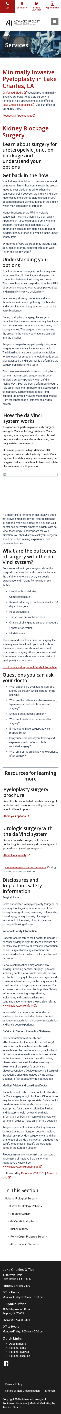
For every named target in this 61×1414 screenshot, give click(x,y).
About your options (14, 816)
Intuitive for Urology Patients (25, 1206)
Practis (7, 1407)
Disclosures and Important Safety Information (30, 667)
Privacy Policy (13, 1384)
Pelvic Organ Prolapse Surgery (28, 1236)
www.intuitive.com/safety (18, 1005)
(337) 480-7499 (20, 1285)
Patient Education (19, 1355)
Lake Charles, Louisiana (16, 104)
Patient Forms (17, 1347)
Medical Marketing (40, 1403)
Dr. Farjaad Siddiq (13, 92)
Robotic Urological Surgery (21, 1198)
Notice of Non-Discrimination (22, 1390)
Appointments (17, 1343)
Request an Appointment (17, 115)
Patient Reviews (19, 1351)
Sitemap (50, 1390)
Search (17, 1407)
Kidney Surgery (19, 1229)
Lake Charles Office (18, 1269)
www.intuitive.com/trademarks (20, 1166)
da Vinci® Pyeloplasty (23, 1221)
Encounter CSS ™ (31, 1173)
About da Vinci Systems (24, 1244)
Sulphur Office (14, 1304)
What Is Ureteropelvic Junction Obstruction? (25, 867)
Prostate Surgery (20, 1213)
